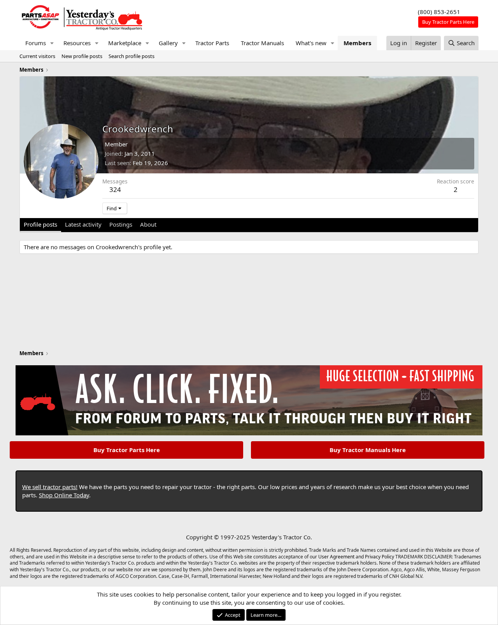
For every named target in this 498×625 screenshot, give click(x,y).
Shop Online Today (64, 495)
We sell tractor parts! (49, 487)
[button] (52, 43)
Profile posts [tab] (40, 224)
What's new (311, 43)
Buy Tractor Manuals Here (368, 450)
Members (357, 43)
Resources (77, 43)
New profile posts (81, 56)
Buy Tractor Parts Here (126, 450)
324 (115, 189)
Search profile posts (131, 56)
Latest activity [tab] (83, 224)
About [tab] (148, 224)
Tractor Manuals (262, 43)
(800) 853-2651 (439, 12)
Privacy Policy (379, 556)
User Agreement (336, 556)
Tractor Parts (212, 43)
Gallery (168, 43)
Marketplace (124, 43)
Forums (35, 43)
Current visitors (37, 56)
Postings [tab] (120, 224)
